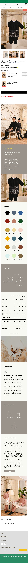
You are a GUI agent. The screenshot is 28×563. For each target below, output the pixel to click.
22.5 (14, 321)
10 (24, 299)
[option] (14, 29)
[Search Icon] (5, 4)
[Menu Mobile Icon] (1, 4)
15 (22, 314)
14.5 (14, 317)
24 (22, 303)
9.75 (22, 299)
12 (14, 314)
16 (24, 314)
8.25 (14, 299)
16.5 (25, 317)
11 (22, 306)
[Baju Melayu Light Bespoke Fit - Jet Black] (4, 84)
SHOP (9, 471)
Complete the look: (4, 70)
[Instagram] (5, 544)
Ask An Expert (14, 523)
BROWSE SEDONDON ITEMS (13, 62)
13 (17, 314)
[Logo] (13, 4)
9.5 (14, 306)
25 (24, 303)
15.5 (20, 317)
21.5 (17, 324)
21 (14, 303)
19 (24, 328)
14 (19, 314)
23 (19, 303)
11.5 (25, 306)
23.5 (20, 321)
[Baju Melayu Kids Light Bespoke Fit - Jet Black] (4, 75)
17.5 (22, 328)
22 (17, 303)
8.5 (17, 310)
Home (2, 7)
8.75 (17, 299)
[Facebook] (2, 544)
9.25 (20, 299)
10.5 (20, 306)
